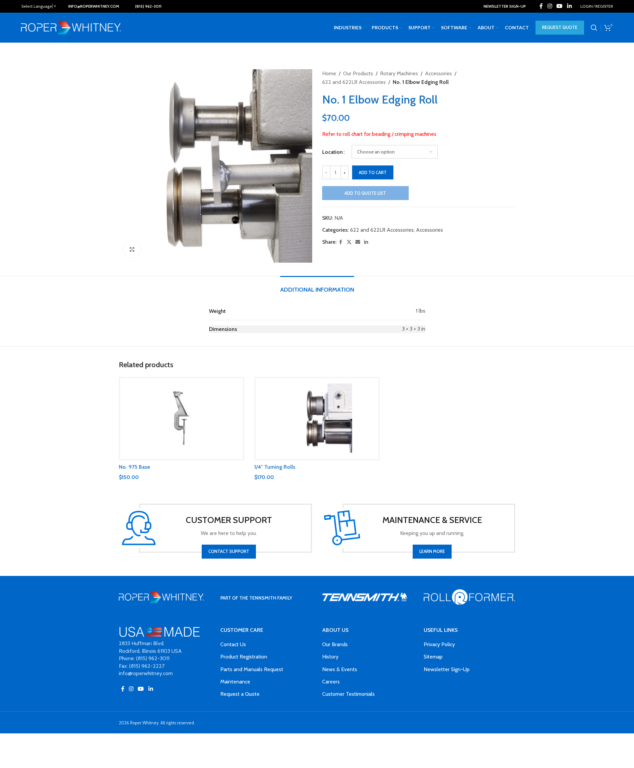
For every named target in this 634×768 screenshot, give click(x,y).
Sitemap (433, 656)
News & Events (339, 669)
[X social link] (349, 242)
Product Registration (243, 656)
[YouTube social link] (559, 6)
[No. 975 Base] (181, 419)
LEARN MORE (432, 551)
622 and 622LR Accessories (354, 82)
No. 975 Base (134, 467)
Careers (331, 681)
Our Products (358, 73)
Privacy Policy (439, 644)
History (330, 656)
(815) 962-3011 (148, 6)
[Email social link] (357, 242)
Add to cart (373, 172)
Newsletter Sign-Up (447, 669)
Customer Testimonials (348, 694)
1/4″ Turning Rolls (274, 467)
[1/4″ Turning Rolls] (317, 419)
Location (332, 152)
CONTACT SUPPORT (228, 551)
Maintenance (235, 681)
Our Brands (335, 644)
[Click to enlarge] (132, 249)
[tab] (317, 286)
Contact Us (233, 644)
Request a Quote (240, 694)
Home (329, 73)
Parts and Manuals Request (251, 669)
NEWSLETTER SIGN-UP (505, 6)
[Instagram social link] (549, 6)
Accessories (438, 73)
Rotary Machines (399, 73)
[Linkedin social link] (569, 6)
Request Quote (559, 27)
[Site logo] (71, 27)
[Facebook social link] (541, 6)
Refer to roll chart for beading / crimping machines (379, 134)
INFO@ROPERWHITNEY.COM (93, 6)
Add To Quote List (365, 193)
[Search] (594, 27)
